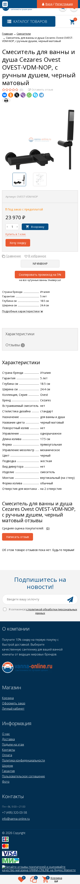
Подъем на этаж (13, 744)
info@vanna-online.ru (16, 819)
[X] (16, 95)
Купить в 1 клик (16, 234)
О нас (6, 734)
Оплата (7, 755)
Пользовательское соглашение (23, 776)
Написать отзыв (17, 537)
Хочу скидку (18, 243)
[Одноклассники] (10, 95)
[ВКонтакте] (4, 95)
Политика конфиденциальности (23, 760)
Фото (5, 781)
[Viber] (23, 95)
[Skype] (35, 95)
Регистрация (64, 4)
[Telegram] (41, 95)
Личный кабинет (13, 708)
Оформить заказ (13, 703)
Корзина (8, 698)
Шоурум (7, 766)
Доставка (8, 739)
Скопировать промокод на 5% (40, 275)
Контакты (8, 750)
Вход (48, 4)
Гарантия (8, 771)
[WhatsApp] (29, 95)
